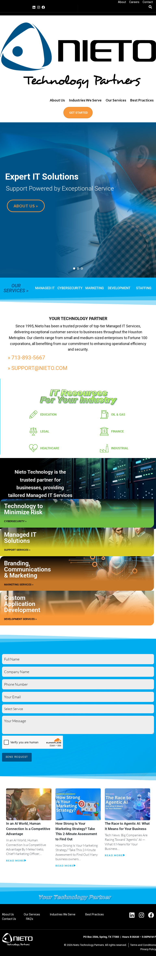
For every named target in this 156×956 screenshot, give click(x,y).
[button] (85, 100)
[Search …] (150, 7)
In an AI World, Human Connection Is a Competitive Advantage (28, 828)
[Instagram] (38, 7)
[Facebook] (43, 7)
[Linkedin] (34, 7)
